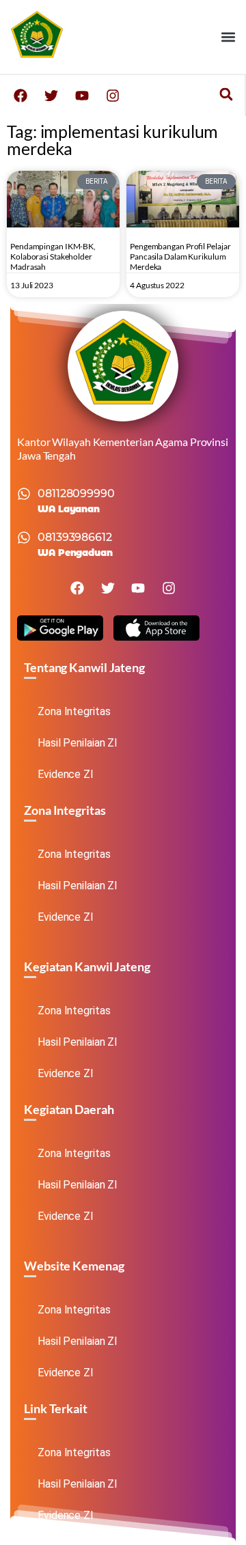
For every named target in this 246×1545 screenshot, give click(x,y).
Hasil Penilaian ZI (78, 742)
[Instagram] (112, 95)
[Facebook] (20, 95)
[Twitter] (51, 95)
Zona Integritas (74, 711)
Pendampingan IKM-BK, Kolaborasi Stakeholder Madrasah (53, 257)
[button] (228, 37)
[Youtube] (82, 95)
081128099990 (76, 493)
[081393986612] (24, 537)
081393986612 (75, 537)
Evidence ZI (66, 774)
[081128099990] (24, 494)
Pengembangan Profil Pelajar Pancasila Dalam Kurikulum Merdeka (180, 257)
